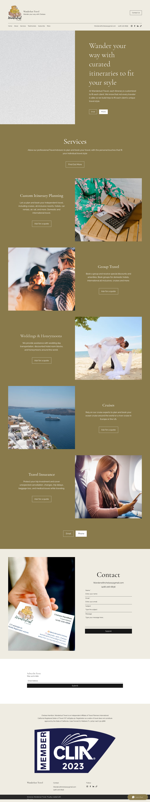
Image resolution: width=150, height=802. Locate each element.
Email (87, 598)
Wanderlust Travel (31, 11)
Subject (88, 606)
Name (88, 590)
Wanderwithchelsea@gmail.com (105, 26)
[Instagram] (132, 26)
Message (89, 614)
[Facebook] (135, 26)
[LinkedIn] (138, 26)
